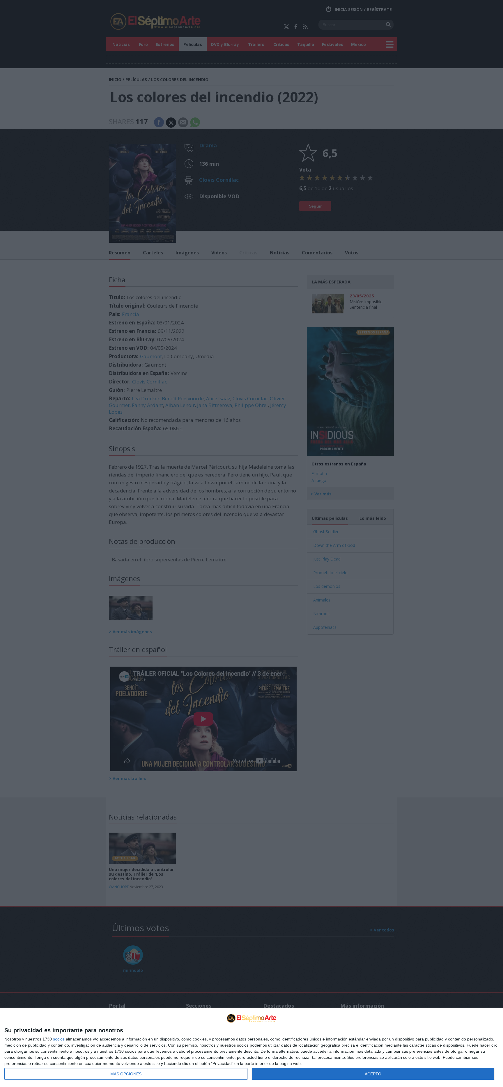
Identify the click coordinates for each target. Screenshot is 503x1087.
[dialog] (251, 1047)
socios (59, 1039)
